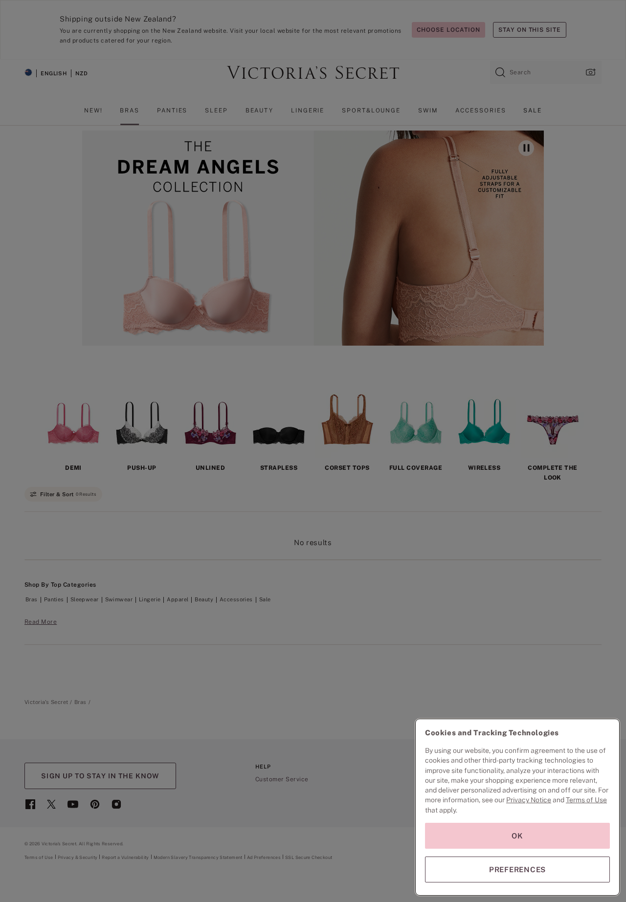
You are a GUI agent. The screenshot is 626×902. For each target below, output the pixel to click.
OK (517, 836)
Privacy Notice (528, 800)
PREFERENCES (517, 869)
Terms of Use (586, 800)
